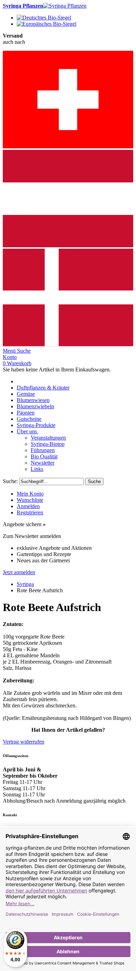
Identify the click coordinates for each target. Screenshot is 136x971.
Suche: (10, 481)
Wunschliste (30, 500)
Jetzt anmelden (19, 572)
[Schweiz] (68, 147)
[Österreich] (68, 245)
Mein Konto (30, 494)
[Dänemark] (68, 344)
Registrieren (30, 512)
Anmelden (28, 506)
